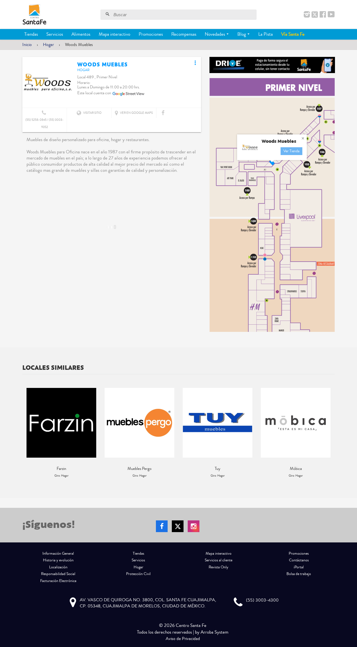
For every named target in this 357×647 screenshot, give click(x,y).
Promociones (151, 34)
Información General (58, 553)
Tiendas (31, 34)
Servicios (54, 34)
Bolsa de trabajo (298, 574)
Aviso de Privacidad (183, 639)
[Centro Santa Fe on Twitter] (315, 15)
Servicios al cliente (218, 560)
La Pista (265, 34)
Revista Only (218, 567)
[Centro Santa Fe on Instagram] (306, 15)
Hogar (48, 45)
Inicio (27, 45)
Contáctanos (299, 560)
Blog (242, 34)
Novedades (215, 34)
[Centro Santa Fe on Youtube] (331, 15)
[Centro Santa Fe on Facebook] (322, 15)
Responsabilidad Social (58, 574)
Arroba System (214, 632)
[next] (329, 433)
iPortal (299, 567)
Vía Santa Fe (293, 34)
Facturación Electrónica (58, 581)
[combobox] (184, 14)
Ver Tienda (291, 151)
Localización (58, 567)
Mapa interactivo (114, 34)
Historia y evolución (58, 560)
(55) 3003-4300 (262, 600)
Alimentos (80, 34)
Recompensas (183, 34)
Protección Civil (138, 574)
